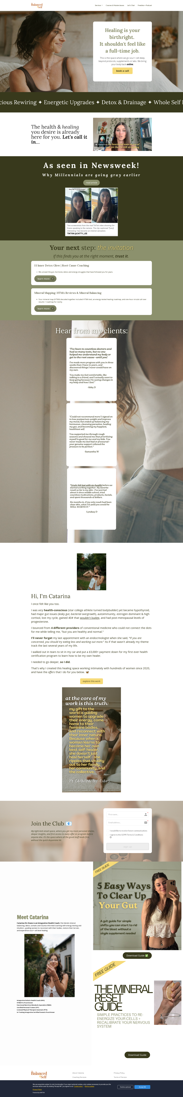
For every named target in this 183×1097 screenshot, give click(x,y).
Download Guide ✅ (137, 955)
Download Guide (137, 1054)
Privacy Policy (119, 1073)
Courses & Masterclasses (115, 5)
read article (91, 182)
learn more (43, 278)
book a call (122, 70)
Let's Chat (131, 5)
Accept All (142, 1087)
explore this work (91, 681)
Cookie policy (78, 1086)
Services (98, 5)
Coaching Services (79, 1077)
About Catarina (78, 1073)
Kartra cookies (89, 1086)
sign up (127, 846)
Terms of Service (120, 1077)
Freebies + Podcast (145, 5)
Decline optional (125, 1087)
